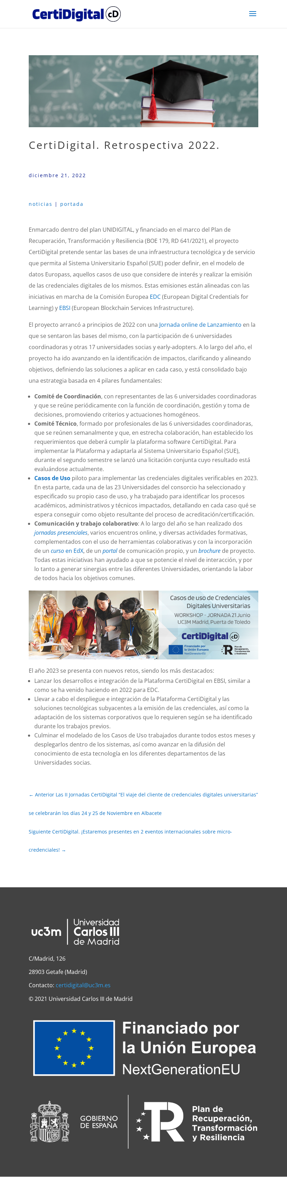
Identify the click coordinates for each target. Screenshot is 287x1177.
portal (110, 551)
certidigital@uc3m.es (83, 985)
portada (72, 204)
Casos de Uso (52, 478)
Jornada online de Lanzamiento (200, 324)
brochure (209, 551)
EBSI (64, 308)
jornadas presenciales (61, 532)
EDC (155, 297)
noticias (40, 204)
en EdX (67, 551)
